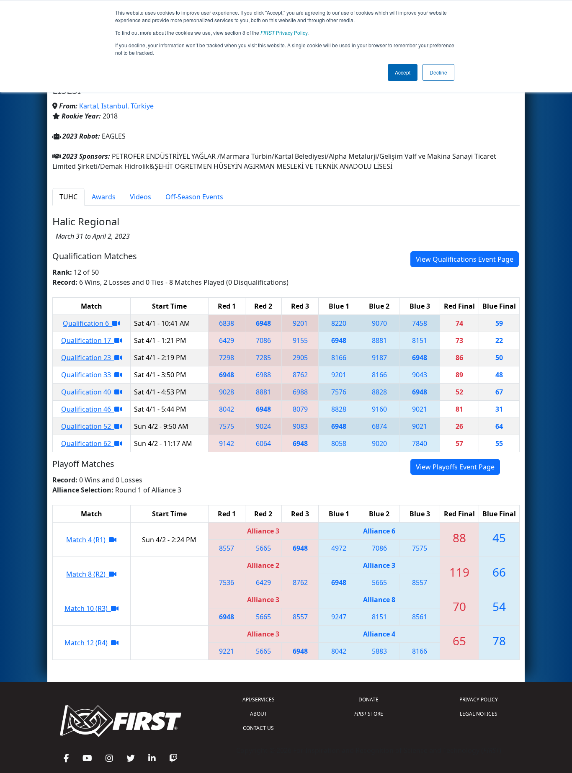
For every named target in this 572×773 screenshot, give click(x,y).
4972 (338, 548)
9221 (226, 651)
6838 (226, 323)
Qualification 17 (87, 340)
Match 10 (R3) (87, 608)
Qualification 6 (87, 323)
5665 (263, 548)
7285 (263, 357)
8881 (379, 340)
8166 (338, 357)
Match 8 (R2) (87, 574)
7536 (226, 582)
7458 (419, 323)
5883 (379, 651)
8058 (338, 443)
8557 (226, 548)
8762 (300, 374)
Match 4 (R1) (87, 539)
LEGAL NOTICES (478, 713)
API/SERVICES (258, 699)
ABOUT (258, 713)
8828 (379, 392)
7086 (263, 340)
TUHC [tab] (68, 196)
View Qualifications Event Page (464, 259)
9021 (419, 409)
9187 (379, 357)
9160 (379, 409)
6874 (379, 426)
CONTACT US (258, 728)
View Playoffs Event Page (455, 467)
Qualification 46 (87, 409)
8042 (226, 409)
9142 (226, 443)
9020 (379, 443)
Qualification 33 (87, 374)
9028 (226, 392)
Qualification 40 (87, 392)
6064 (263, 443)
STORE (368, 713)
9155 (300, 340)
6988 (263, 374)
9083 (300, 426)
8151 (419, 340)
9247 (338, 616)
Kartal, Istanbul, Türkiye (116, 106)
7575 (226, 426)
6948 (263, 323)
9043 (419, 374)
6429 (226, 340)
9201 (300, 323)
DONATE (368, 699)
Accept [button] (402, 72)
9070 (379, 323)
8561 (419, 616)
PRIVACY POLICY (478, 699)
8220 (338, 323)
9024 (263, 426)
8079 (300, 409)
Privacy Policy (283, 32)
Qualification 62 (87, 443)
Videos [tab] (140, 196)
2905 (300, 357)
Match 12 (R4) (87, 642)
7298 (226, 357)
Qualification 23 (87, 357)
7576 (338, 392)
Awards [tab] (104, 196)
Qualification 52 (87, 426)
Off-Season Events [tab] (194, 196)
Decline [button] (438, 72)
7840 (419, 443)
